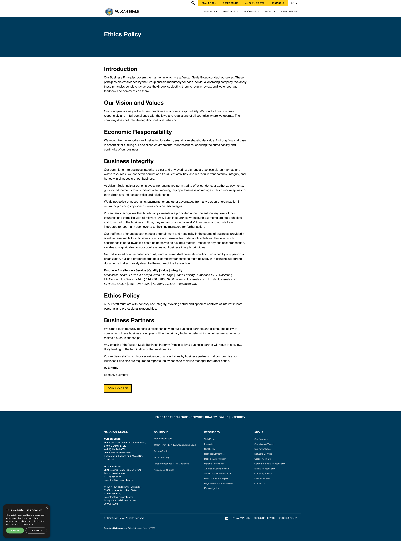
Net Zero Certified (263, 454)
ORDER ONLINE (230, 3)
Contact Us (260, 484)
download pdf (118, 389)
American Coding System (216, 469)
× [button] (46, 508)
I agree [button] (15, 530)
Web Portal (209, 439)
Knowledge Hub (212, 488)
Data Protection (262, 479)
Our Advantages (262, 449)
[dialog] (26, 521)
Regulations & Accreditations (218, 484)
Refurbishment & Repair (216, 479)
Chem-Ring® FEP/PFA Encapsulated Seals (175, 445)
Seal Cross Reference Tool (217, 474)
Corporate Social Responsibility (269, 464)
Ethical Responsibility (264, 469)
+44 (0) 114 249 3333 (254, 3)
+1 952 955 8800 (112, 494)
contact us (277, 3)
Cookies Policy (288, 518)
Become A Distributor (215, 459)
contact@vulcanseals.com (117, 453)
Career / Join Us (262, 459)
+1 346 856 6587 (112, 477)
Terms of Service (264, 518)
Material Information (214, 464)
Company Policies (263, 474)
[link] (102, 3)
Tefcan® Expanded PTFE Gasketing (171, 464)
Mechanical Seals (163, 439)
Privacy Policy (241, 518)
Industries (209, 444)
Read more (28, 524)
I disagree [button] (36, 530)
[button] (294, 3)
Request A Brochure (214, 454)
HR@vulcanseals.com (222, 279)
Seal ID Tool (209, 3)
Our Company (261, 439)
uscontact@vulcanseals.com (118, 480)
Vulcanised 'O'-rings (164, 470)
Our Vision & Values (264, 444)
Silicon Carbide (161, 451)
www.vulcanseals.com (191, 279)
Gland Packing (161, 458)
